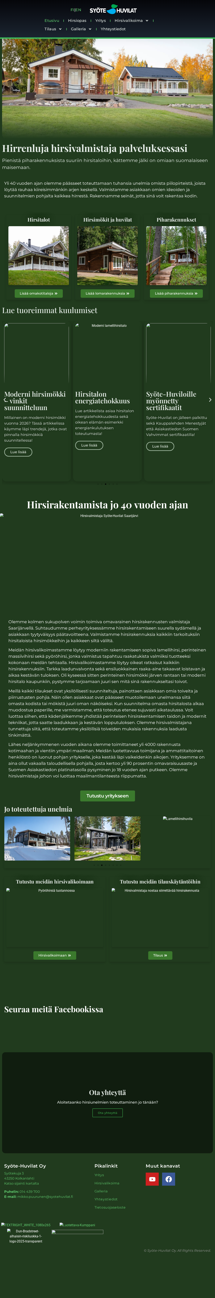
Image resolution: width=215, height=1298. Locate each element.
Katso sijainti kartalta (21, 1183)
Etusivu (52, 20)
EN (79, 10)
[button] (4, 399)
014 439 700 (30, 1192)
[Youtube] (152, 1179)
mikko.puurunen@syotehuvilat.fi (45, 1197)
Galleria (78, 29)
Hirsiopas (77, 20)
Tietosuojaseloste (110, 1207)
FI (72, 10)
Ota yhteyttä (107, 1113)
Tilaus (50, 29)
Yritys (100, 20)
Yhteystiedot (113, 29)
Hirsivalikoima (129, 20)
